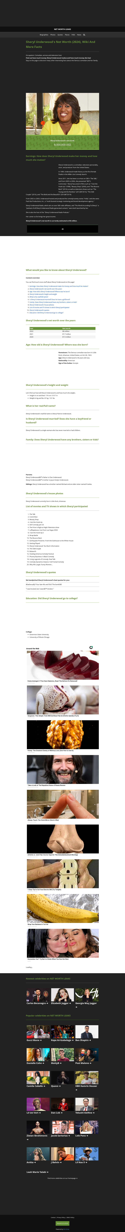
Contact (53, 1217)
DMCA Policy (70, 1217)
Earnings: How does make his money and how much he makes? (59, 286)
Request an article (62, 1223)
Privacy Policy (61, 1217)
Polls (73, 35)
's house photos (42, 305)
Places (67, 35)
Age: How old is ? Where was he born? (50, 291)
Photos (52, 35)
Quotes (60, 35)
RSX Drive (66, 1229)
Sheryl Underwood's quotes (39, 310)
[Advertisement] (62, 13)
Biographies (44, 35)
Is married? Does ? (50, 299)
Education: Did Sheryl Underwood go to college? (46, 313)
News (79, 35)
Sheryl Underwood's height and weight (43, 294)
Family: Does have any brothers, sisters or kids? (53, 302)
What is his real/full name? (39, 297)
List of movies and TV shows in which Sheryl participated (49, 307)
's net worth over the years (46, 289)
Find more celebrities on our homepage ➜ (62, 1178)
